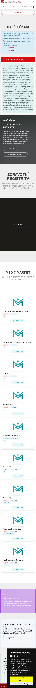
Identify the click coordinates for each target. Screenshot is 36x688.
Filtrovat (18, 12)
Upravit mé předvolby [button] (21, 684)
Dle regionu (11, 47)
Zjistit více (11, 638)
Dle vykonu (11, 50)
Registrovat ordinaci (15, 154)
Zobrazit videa (17, 225)
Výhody (11, 148)
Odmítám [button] (21, 681)
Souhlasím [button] (21, 678)
